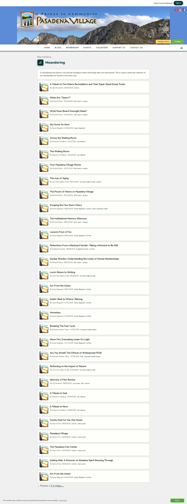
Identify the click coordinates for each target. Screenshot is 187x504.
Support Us (118, 47)
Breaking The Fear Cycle (62, 326)
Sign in (178, 3)
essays (85, 101)
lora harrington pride (87, 182)
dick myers (78, 101)
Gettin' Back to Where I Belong (66, 299)
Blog (39, 57)
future (87, 383)
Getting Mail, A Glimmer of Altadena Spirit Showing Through (81, 460)
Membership (72, 47)
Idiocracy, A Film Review (62, 379)
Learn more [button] (63, 500)
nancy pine (82, 424)
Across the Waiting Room (63, 137)
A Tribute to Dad (58, 393)
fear (81, 356)
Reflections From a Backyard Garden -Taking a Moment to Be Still (84, 245)
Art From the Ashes (60, 285)
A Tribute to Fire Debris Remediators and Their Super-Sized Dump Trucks (87, 84)
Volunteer (102, 47)
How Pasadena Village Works (65, 164)
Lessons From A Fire (60, 232)
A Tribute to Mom (59, 406)
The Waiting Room (59, 151)
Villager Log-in (163, 41)
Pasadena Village (59, 433)
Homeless (55, 312)
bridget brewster (82, 249)
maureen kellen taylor (88, 330)
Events (87, 47)
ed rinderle (81, 141)
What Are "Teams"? (60, 97)
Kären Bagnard (79, 209)
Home (47, 47)
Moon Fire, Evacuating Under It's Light (70, 339)
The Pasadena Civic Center (63, 446)
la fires (76, 88)
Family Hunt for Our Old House (66, 420)
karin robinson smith (100, 209)
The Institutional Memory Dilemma (68, 218)
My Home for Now (60, 124)
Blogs (58, 47)
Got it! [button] (177, 500)
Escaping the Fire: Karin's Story (66, 205)
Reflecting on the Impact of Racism (68, 366)
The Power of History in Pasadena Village (72, 191)
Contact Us (136, 47)
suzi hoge (76, 383)
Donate (178, 41)
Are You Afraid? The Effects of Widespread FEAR (76, 352)
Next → (60, 485)
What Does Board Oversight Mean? (68, 111)
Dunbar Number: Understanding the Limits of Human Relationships (84, 258)
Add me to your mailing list (163, 3)
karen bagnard (79, 128)
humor (98, 182)
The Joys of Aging (59, 178)
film (82, 383)
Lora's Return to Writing (62, 272)
